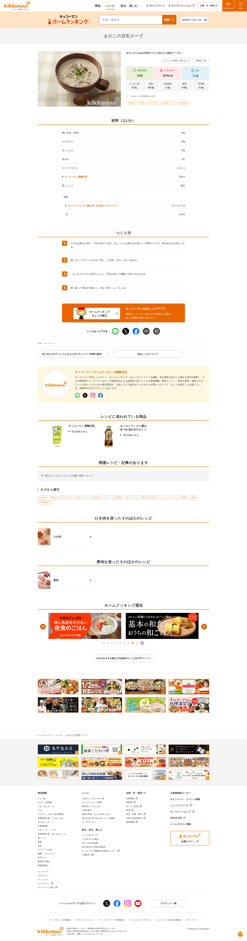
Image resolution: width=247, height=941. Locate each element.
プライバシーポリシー (84, 920)
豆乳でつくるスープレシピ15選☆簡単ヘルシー (69, 475)
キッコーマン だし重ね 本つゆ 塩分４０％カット (93, 205)
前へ (43, 626)
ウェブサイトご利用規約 (60, 920)
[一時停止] (142, 643)
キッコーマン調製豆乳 (76, 177)
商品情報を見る (79, 431)
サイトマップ (191, 920)
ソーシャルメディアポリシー (141, 920)
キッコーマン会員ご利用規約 (169, 920)
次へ (204, 626)
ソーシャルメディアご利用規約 (111, 920)
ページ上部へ (240, 934)
